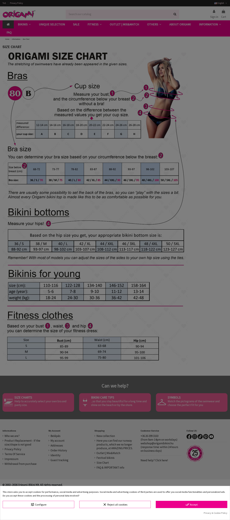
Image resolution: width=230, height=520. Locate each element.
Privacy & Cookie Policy (215, 512)
